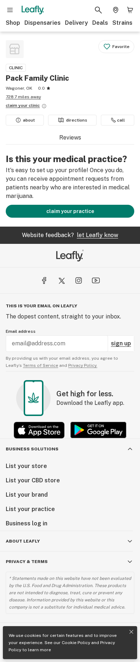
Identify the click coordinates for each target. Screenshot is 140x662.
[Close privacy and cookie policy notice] (131, 632)
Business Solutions (32, 448)
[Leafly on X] (61, 280)
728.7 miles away (23, 96)
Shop (13, 22)
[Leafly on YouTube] (95, 280)
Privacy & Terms (27, 561)
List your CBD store (33, 480)
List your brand (27, 494)
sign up (121, 343)
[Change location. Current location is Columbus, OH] (115, 10)
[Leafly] (32, 10)
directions (76, 120)
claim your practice (70, 211)
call (121, 120)
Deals (100, 22)
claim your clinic (23, 105)
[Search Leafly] (98, 10)
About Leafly (23, 541)
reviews (70, 137)
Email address (21, 331)
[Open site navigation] (10, 10)
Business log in (26, 523)
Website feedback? (70, 235)
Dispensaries (42, 22)
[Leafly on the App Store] (39, 430)
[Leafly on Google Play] (98, 430)
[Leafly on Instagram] (78, 280)
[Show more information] (44, 106)
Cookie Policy (76, 642)
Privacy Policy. (82, 365)
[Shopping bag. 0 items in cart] (130, 10)
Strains (122, 22)
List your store (26, 466)
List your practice (30, 509)
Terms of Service (40, 365)
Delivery (76, 22)
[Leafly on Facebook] (44, 280)
